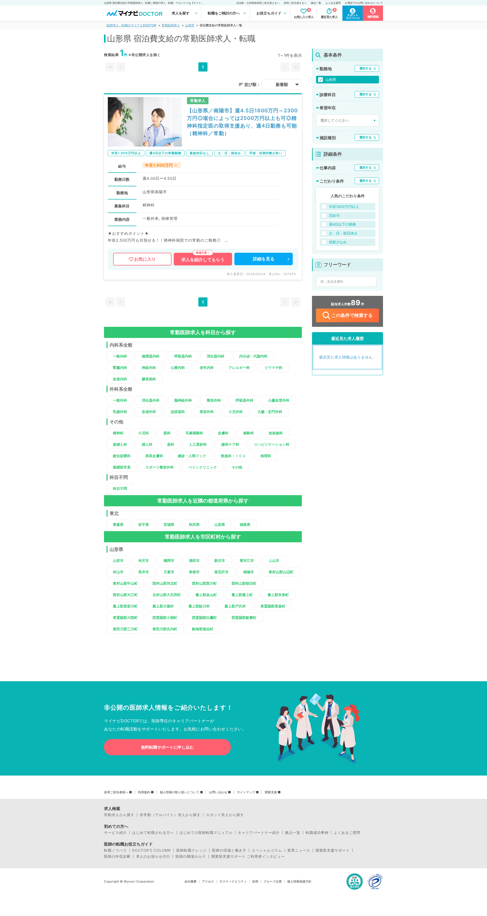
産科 (170, 444)
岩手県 (143, 524)
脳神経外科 (183, 400)
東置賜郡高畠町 (272, 606)
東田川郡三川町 (125, 629)
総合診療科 (122, 456)
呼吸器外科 (244, 400)
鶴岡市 (169, 560)
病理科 (265, 456)
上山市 (274, 560)
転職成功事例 (317, 832)
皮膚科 (223, 433)
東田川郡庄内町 (164, 629)
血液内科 (120, 379)
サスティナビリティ (233, 881)
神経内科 (149, 367)
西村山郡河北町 (164, 583)
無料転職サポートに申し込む (167, 747)
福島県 (245, 524)
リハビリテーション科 (271, 444)
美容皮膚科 (154, 456)
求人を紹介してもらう (202, 259)
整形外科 (214, 400)
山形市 (118, 560)
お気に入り (145, 259)
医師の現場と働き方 (229, 850)
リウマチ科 (273, 367)
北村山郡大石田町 (166, 594)
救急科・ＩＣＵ (233, 456)
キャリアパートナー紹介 (259, 832)
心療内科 (178, 367)
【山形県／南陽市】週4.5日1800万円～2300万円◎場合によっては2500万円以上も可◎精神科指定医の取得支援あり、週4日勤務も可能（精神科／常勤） (242, 121)
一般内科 (120, 356)
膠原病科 (149, 379)
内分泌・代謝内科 (253, 356)
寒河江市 (247, 560)
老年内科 (207, 367)
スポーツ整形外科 (159, 467)
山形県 (189, 25)
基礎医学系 (122, 467)
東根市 (194, 572)
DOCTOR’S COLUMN (151, 850)
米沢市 (143, 560)
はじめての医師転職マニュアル (206, 832)
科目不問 (120, 488)
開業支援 (271, 792)
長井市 (143, 572)
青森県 (118, 524)
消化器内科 (215, 356)
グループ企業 (273, 881)
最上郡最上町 (242, 594)
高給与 (334, 215)
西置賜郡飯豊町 (244, 617)
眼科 (167, 433)
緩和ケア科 (230, 444)
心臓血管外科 (278, 400)
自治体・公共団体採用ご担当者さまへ (258, 2)
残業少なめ (338, 242)
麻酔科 (248, 433)
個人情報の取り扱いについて (179, 792)
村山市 (118, 572)
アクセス (208, 881)
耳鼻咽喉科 (194, 433)
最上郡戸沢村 (235, 606)
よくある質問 (333, 2)
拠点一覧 (316, 2)
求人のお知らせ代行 (153, 856)
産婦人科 (120, 444)
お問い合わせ (218, 792)
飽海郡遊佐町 (202, 629)
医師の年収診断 (117, 856)
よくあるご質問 (347, 832)
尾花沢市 (221, 572)
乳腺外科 (120, 411)
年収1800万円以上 (344, 206)
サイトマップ (246, 792)
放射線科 (276, 433)
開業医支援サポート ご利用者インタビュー (248, 856)
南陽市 (248, 572)
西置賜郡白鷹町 (204, 617)
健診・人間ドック (192, 456)
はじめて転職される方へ (153, 832)
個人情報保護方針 (299, 881)
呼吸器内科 (183, 356)
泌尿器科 (178, 411)
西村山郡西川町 (204, 583)
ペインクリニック (202, 467)
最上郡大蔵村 (163, 606)
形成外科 (149, 411)
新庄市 (219, 560)
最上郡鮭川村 (199, 606)
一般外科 (120, 400)
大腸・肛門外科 (269, 411)
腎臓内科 (120, 367)
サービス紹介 (115, 832)
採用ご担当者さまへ (295, 2)
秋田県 (194, 524)
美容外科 (207, 411)
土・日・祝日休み (343, 233)
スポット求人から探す (225, 815)
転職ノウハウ (115, 850)
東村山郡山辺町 (281, 572)
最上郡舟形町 (278, 594)
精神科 (118, 433)
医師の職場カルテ (191, 856)
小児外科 (236, 411)
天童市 (169, 572)
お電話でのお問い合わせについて (364, 2)
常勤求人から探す (119, 815)
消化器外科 (151, 400)
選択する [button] (365, 68)
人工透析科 (198, 444)
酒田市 (194, 560)
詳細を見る (263, 258)
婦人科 (147, 444)
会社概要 (190, 881)
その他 (237, 467)
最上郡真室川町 (125, 606)
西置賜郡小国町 (164, 617)
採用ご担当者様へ (116, 792)
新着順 (282, 84)
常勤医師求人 (171, 25)
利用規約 (144, 792)
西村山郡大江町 (125, 594)
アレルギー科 (239, 367)
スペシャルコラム (267, 850)
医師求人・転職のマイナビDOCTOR (131, 25)
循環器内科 (151, 356)
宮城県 (169, 524)
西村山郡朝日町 (244, 583)
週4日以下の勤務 (342, 224)
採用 (255, 881)
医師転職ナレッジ (191, 850)
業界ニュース (298, 850)
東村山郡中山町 (125, 583)
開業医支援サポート (333, 850)
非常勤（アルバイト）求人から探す (170, 815)
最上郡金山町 (206, 594)
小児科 (143, 433)
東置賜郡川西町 (125, 617)
